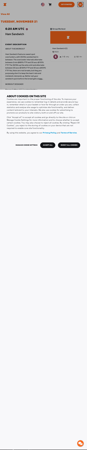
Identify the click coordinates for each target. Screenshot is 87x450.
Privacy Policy (49, 133)
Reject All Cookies (69, 145)
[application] (80, 443)
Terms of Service (69, 133)
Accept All (48, 145)
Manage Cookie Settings (26, 145)
